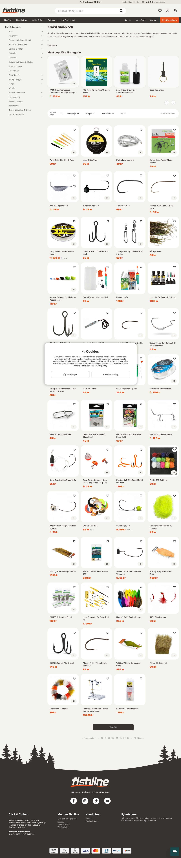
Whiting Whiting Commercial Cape (128, 664)
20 (102, 738)
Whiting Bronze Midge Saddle (63, 571)
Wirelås (12, 88)
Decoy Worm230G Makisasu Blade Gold (128, 435)
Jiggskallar (13, 36)
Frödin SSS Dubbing (158, 480)
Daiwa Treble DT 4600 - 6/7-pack (95, 252)
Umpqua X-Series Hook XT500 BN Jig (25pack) (63, 389)
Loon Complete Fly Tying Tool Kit (96, 618)
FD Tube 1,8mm (89, 388)
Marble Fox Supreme (59, 709)
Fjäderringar (14, 71)
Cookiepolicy (101, 366)
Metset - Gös (122, 297)
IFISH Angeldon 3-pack (126, 388)
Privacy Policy (80, 366)
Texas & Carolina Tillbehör (20, 110)
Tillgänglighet (63, 827)
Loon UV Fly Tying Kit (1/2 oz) (163, 297)
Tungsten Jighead (91, 206)
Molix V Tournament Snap (61, 434)
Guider (153, 20)
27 (128, 738)
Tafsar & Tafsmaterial (18, 44)
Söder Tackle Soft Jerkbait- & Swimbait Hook (162, 344)
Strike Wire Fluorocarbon (160, 388)
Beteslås (12, 53)
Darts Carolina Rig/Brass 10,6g (63, 480)
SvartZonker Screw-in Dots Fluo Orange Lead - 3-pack (95, 481)
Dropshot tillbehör (16, 114)
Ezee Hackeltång (157, 90)
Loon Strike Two (90, 160)
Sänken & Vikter (16, 49)
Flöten (11, 84)
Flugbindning (22, 20)
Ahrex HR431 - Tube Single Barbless (95, 664)
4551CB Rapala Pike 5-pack (62, 663)
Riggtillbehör (14, 75)
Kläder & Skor (38, 20)
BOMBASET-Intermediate (127, 709)
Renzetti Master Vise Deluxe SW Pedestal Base (95, 710)
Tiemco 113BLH (123, 206)
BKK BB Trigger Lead (59, 206)
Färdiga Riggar (15, 79)
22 (109, 738)
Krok (11, 31)
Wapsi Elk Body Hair (158, 663)
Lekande (12, 57)
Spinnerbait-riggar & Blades (21, 62)
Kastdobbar (14, 106)
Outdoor (51, 20)
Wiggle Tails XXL (90, 526)
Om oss (61, 821)
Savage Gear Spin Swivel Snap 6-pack (129, 252)
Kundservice (130, 2)
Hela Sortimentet (68, 20)
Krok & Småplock (13, 27)
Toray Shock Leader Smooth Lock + (62, 252)
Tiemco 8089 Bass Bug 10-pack (162, 207)
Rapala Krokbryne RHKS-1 (94, 343)
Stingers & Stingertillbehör (20, 40)
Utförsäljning (171, 20)
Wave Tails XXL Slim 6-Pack (62, 160)
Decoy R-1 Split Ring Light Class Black (94, 435)
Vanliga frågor (92, 821)
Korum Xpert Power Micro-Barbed (161, 161)
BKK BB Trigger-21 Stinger (161, 434)
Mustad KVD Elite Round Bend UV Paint (129, 481)
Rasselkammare (16, 101)
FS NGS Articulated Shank (61, 617)
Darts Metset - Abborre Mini (95, 297)
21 (106, 738)
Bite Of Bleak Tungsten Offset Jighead (63, 527)
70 (135, 738)
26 (124, 738)
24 (117, 738)
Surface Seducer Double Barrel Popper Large (63, 298)
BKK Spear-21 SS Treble (60, 343)
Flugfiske (8, 20)
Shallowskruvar (15, 66)
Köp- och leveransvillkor (68, 819)
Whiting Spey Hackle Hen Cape (161, 572)
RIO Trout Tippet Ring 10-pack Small (96, 91)
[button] (159, 2)
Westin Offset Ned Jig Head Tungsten (128, 572)
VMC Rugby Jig (123, 526)
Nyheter (127, 20)
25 (121, 738)
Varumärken (141, 20)
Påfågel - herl (155, 251)
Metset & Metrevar (17, 92)
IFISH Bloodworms (158, 617)
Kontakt (89, 818)
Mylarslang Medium (125, 160)
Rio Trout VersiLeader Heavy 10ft (95, 572)
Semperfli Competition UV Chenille (161, 527)
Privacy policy (64, 824)
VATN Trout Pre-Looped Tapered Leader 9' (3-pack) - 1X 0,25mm (62, 91)
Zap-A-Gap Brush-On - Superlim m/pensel (126, 91)
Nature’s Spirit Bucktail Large (129, 617)
